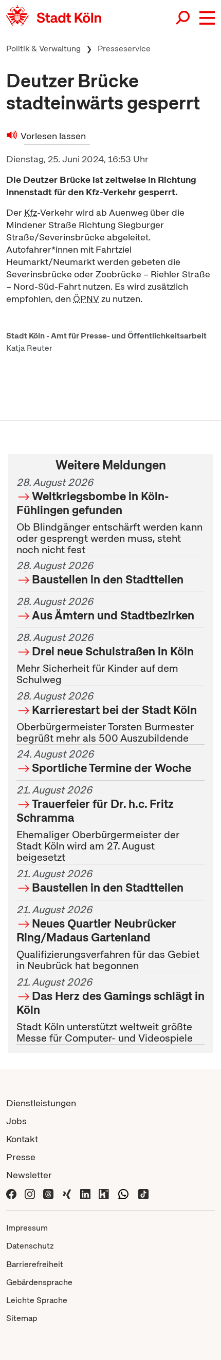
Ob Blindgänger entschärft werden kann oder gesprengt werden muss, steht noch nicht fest (109, 516)
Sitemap (21, 1318)
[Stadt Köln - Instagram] (30, 1193)
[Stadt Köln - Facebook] (11, 1193)
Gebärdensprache (39, 1282)
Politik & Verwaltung (43, 48)
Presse (20, 1157)
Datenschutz (30, 1245)
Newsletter (29, 1175)
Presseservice (124, 48)
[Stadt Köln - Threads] (48, 1193)
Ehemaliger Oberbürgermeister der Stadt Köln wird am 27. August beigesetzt (97, 824)
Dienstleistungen (41, 1103)
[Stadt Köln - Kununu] (104, 1193)
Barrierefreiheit (34, 1264)
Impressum (27, 1227)
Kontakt (22, 1139)
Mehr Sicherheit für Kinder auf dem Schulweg (105, 658)
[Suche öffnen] (183, 18)
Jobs (16, 1121)
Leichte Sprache (36, 1300)
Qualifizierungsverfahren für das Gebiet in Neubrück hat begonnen (107, 937)
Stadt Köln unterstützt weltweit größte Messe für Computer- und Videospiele (110, 1010)
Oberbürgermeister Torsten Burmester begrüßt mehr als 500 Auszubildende (106, 717)
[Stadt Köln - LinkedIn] (85, 1193)
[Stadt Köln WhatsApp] (123, 1193)
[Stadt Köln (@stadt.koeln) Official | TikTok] (143, 1193)
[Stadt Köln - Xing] (67, 1193)
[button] (207, 18)
